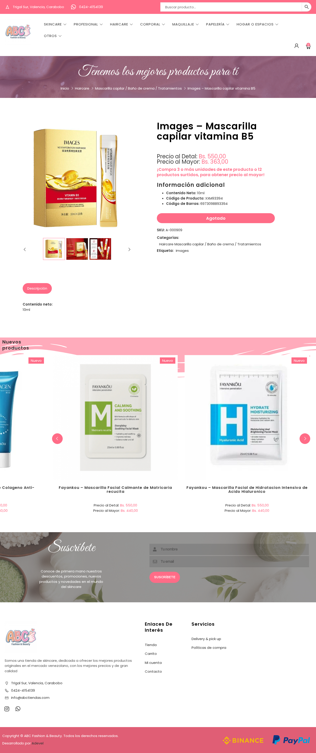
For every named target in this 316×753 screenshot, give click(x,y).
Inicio (65, 88)
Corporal (150, 24)
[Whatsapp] (17, 708)
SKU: (161, 230)
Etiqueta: (165, 250)
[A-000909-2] (77, 249)
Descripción (37, 288)
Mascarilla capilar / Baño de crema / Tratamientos (138, 88)
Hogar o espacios (255, 24)
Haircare (119, 24)
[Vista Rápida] (134, 398)
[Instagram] (6, 708)
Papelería (215, 24)
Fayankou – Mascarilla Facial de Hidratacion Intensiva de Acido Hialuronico (247, 489)
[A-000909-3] (100, 249)
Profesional (86, 24)
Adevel (37, 743)
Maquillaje (183, 24)
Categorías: (168, 237)
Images (182, 250)
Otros (50, 36)
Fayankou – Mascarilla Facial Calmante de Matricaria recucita (115, 489)
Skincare (53, 24)
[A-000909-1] (54, 249)
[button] (305, 438)
